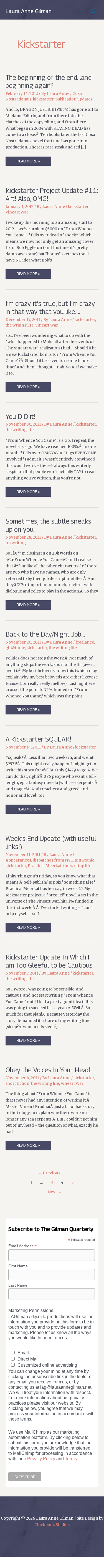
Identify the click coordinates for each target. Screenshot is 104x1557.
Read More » (28, 162)
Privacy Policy (41, 1458)
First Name (18, 1266)
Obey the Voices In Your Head (48, 1070)
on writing (16, 543)
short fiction (17, 1083)
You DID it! (20, 416)
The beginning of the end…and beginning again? (49, 81)
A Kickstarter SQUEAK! (38, 739)
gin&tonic (15, 648)
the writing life (20, 325)
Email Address (22, 1246)
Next (55, 1191)
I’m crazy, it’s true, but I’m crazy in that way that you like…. (50, 307)
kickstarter (43, 99)
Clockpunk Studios (52, 1524)
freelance (84, 642)
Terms (71, 1458)
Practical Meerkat (45, 865)
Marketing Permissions (30, 1310)
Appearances (18, 860)
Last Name (17, 1285)
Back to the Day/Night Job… (45, 634)
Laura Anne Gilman (29, 11)
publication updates (73, 99)
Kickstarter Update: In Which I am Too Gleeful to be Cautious (49, 961)
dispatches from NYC (53, 860)
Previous (49, 1172)
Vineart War (17, 212)
